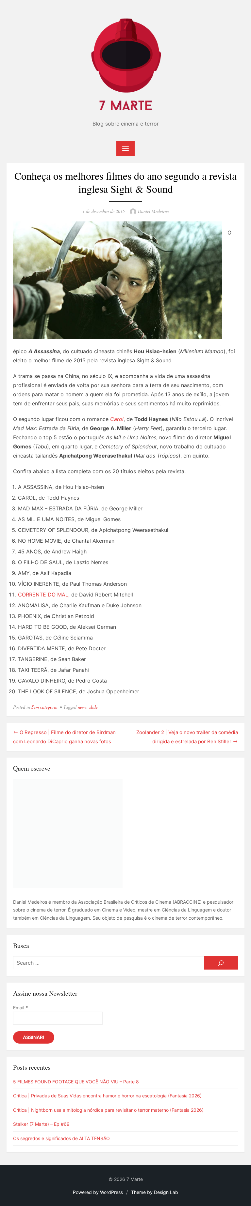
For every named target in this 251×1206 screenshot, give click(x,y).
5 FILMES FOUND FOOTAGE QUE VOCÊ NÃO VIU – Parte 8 (76, 1081)
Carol (117, 419)
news (82, 707)
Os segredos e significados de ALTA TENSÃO (61, 1138)
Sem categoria (44, 707)
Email (20, 1007)
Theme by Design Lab (154, 1192)
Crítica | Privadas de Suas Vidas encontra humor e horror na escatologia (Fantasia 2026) (107, 1095)
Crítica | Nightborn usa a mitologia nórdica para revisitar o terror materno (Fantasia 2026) (108, 1110)
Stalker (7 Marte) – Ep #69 (41, 1124)
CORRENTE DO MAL (43, 594)
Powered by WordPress (98, 1192)
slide (93, 707)
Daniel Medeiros (153, 211)
